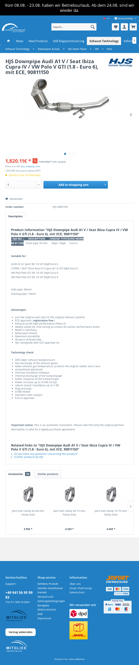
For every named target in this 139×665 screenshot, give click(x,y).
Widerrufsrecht (46, 609)
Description (15, 216)
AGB (40, 614)
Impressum (44, 618)
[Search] (92, 26)
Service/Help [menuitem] (125, 18)
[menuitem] (74, 26)
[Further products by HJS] (121, 64)
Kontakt (42, 592)
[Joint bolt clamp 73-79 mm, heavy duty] (111, 494)
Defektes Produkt (47, 584)
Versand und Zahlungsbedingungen (51, 599)
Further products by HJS (28, 457)
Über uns (75, 584)
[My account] (124, 26)
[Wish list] (115, 26)
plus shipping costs (30, 166)
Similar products (48, 474)
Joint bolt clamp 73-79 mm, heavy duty (111, 512)
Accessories (18, 474)
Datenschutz (77, 592)
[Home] (9, 41)
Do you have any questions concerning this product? (46, 454)
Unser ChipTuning (81, 588)
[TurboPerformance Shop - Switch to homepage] (14, 27)
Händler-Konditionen (50, 588)
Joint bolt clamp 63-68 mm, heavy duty (28, 512)
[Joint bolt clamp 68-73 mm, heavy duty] (70, 494)
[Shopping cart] (133, 26)
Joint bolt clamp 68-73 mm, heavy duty (69, 512)
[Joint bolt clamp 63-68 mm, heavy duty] (28, 494)
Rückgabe (43, 605)
